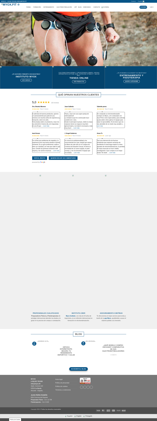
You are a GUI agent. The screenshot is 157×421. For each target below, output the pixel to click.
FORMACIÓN (37, 7)
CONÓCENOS (87, 7)
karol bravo (36, 133)
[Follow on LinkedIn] (88, 387)
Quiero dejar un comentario (63, 158)
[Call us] (153, 1)
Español (140, 1)
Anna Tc (100, 133)
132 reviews (55, 103)
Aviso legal (59, 379)
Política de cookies (61, 386)
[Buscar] (112, 7)
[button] (153, 7)
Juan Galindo (69, 106)
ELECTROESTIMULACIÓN (64, 7)
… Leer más (45, 126)
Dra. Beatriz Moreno (39, 106)
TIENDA (28, 7)
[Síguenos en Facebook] (147, 1)
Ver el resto (39, 158)
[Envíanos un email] (151, 1)
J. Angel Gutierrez (71, 133)
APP (75, 7)
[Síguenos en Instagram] (149, 1)
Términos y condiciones (63, 390)
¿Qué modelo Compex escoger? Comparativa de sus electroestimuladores (113, 348)
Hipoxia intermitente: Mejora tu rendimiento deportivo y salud (66, 351)
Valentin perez (102, 106)
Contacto (133, 1)
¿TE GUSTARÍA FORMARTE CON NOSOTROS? (26, 74)
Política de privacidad (62, 383)
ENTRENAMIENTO (48, 7)
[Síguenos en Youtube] (154, 1)
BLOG (80, 7)
